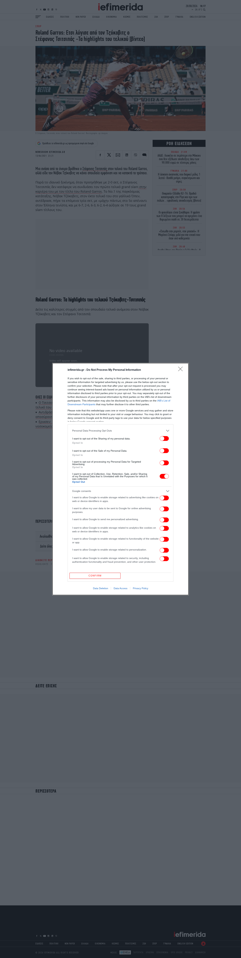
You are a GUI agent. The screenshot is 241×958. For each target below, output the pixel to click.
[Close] (181, 370)
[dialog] (120, 479)
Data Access (120, 588)
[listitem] (120, 431)
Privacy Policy (140, 588)
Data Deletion (100, 588)
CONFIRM (95, 575)
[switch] (164, 438)
